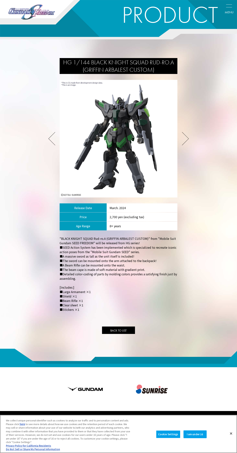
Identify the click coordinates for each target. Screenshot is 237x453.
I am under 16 (195, 434)
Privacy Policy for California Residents (28, 445)
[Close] (231, 434)
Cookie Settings (168, 434)
